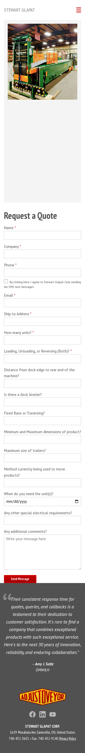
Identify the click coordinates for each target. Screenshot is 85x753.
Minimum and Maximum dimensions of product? (42, 431)
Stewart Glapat (19, 10)
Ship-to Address (17, 313)
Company (12, 246)
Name (10, 227)
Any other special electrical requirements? (38, 513)
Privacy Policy (67, 738)
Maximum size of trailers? (25, 450)
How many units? (19, 332)
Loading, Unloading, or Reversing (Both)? (38, 351)
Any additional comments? (25, 531)
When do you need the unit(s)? (28, 493)
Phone (10, 265)
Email (9, 295)
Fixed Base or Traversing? (24, 413)
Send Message (20, 579)
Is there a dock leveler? (23, 394)
